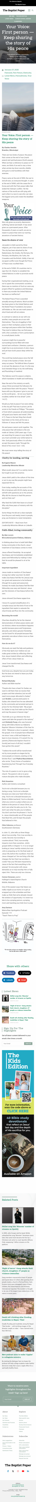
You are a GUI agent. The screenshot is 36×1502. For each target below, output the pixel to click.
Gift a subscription (24, 1445)
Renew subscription (24, 1442)
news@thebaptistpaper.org (18, 1496)
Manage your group (24, 1454)
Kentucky (27, 73)
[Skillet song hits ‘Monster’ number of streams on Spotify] (5, 998)
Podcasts (21, 1429)
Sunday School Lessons (23, 18)
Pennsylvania (21, 76)
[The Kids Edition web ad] (18, 1082)
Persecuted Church (24, 1427)
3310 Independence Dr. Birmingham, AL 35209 (18, 1485)
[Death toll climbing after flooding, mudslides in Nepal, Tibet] (5, 1020)
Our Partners (5, 1420)
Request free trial (23, 1458)
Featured (8, 73)
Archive (21, 1420)
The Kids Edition (21, 16)
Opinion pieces (23, 1422)
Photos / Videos (6, 1446)
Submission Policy (7, 1450)
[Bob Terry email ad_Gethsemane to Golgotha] (18, 1146)
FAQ (20, 1491)
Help (16, 1491)
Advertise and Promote (8, 1422)
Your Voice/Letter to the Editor (8, 1443)
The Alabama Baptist (15, 1)
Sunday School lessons (25, 1425)
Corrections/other (7, 1448)
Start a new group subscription (23, 1451)
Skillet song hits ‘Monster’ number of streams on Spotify (20, 997)
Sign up (28, 1043)
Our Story (5, 1416)
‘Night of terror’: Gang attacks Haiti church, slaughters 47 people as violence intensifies (20, 1008)
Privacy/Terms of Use (8, 1491)
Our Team (5, 1418)
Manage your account (25, 1456)
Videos (21, 1431)
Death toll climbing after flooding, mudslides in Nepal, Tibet (22, 1019)
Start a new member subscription (24, 1447)
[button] (32, 10)
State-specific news (24, 1418)
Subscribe (21, 1440)
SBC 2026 (11, 16)
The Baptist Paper (20, 4)
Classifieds (18, 21)
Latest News (9, 18)
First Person (18, 73)
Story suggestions (7, 1440)
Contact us (5, 1427)
